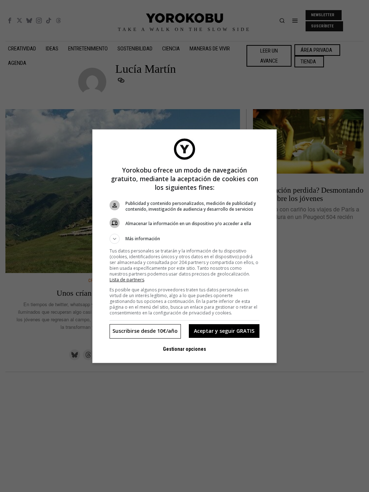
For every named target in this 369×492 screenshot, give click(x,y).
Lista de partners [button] (127, 280)
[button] (184, 239)
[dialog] (184, 246)
